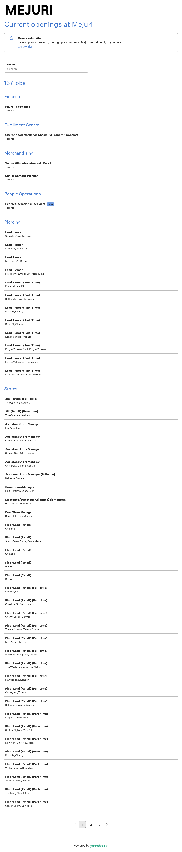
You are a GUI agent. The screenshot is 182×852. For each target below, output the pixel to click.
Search (11, 64)
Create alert (25, 46)
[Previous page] (75, 824)
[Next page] (107, 824)
